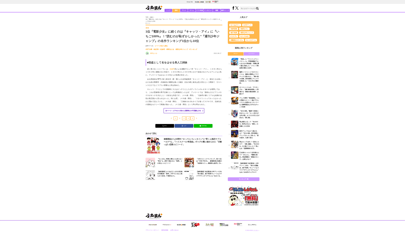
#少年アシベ (247, 25)
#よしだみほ (244, 36)
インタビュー (208, 10)
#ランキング (193, 49)
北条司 (172, 69)
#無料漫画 (233, 29)
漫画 (176, 10)
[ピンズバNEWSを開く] (195, 224)
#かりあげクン (235, 25)
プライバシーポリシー (152, 230)
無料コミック (225, 10)
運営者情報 (164, 230)
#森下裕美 (233, 32)
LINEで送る (204, 125)
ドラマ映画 (199, 10)
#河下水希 (149, 49)
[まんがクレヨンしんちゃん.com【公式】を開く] (152, 224)
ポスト (165, 125)
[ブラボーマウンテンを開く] (224, 224)
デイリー (236, 53)
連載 (216, 10)
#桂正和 (156, 49)
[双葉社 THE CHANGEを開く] (199, 2)
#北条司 (162, 49)
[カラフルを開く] (252, 224)
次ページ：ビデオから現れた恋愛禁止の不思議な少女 (183, 110)
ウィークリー (251, 53)
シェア (184, 125)
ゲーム (192, 10)
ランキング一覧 (243, 179)
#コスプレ (233, 36)
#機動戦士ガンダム (236, 40)
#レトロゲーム (251, 40)
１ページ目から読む (161, 46)
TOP (147, 17)
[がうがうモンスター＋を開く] (167, 224)
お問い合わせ (174, 230)
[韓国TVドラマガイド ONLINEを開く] (215, 2)
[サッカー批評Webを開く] (208, 2)
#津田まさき (170, 49)
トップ (168, 10)
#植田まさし (244, 29)
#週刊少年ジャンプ (181, 49)
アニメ (184, 10)
